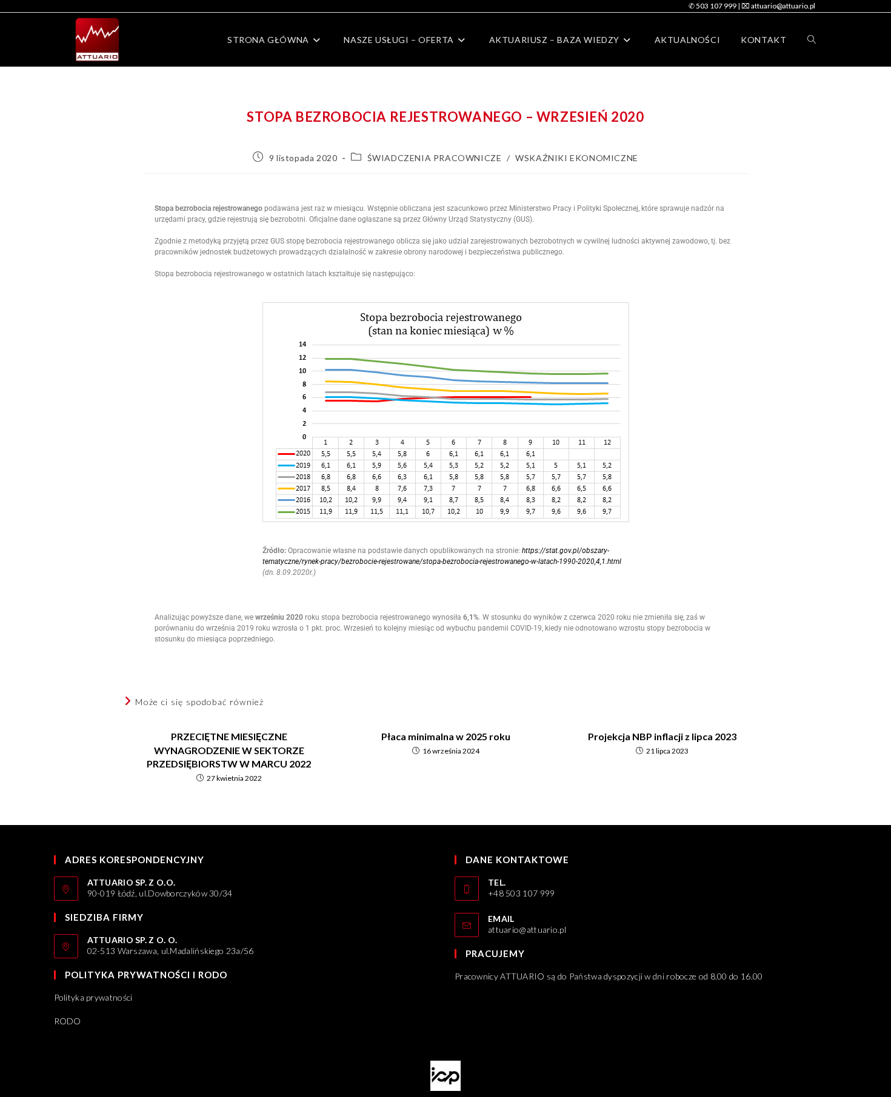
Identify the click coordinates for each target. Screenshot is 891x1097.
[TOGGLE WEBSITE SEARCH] (811, 39)
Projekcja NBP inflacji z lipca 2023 (662, 736)
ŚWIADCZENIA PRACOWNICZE (434, 158)
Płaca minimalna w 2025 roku (445, 736)
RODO (67, 1021)
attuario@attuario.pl (527, 929)
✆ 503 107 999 (712, 5)
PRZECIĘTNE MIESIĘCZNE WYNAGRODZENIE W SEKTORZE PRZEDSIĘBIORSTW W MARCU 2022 (229, 750)
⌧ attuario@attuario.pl (778, 5)
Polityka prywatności (93, 997)
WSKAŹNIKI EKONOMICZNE (576, 158)
